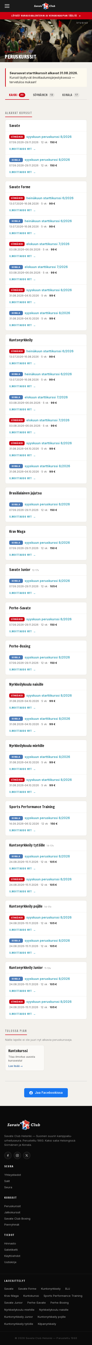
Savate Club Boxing (17, 1218)
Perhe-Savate (36, 1302)
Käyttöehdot (12, 1256)
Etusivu (82, 23)
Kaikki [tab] (16, 95)
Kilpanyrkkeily (47, 1323)
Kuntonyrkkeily (51, 1288)
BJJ (67, 1288)
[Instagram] (17, 1155)
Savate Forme (27, 1288)
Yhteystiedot (12, 1174)
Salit (7, 1181)
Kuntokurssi (31, 1295)
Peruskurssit (12, 1206)
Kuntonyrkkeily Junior (18, 1316)
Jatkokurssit (12, 1212)
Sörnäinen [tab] (43, 95)
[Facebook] (8, 1155)
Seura (8, 1187)
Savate (8, 1288)
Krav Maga (11, 1295)
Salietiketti (11, 1249)
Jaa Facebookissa (49, 1092)
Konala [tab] (70, 95)
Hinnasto (10, 1243)
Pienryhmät (11, 1224)
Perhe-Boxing (59, 1302)
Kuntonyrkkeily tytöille (18, 1323)
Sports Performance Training (63, 1295)
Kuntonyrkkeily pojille (52, 1316)
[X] (26, 1155)
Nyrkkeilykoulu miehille (19, 1309)
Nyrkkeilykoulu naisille (53, 1309)
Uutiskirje (10, 1262)
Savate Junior (13, 1302)
